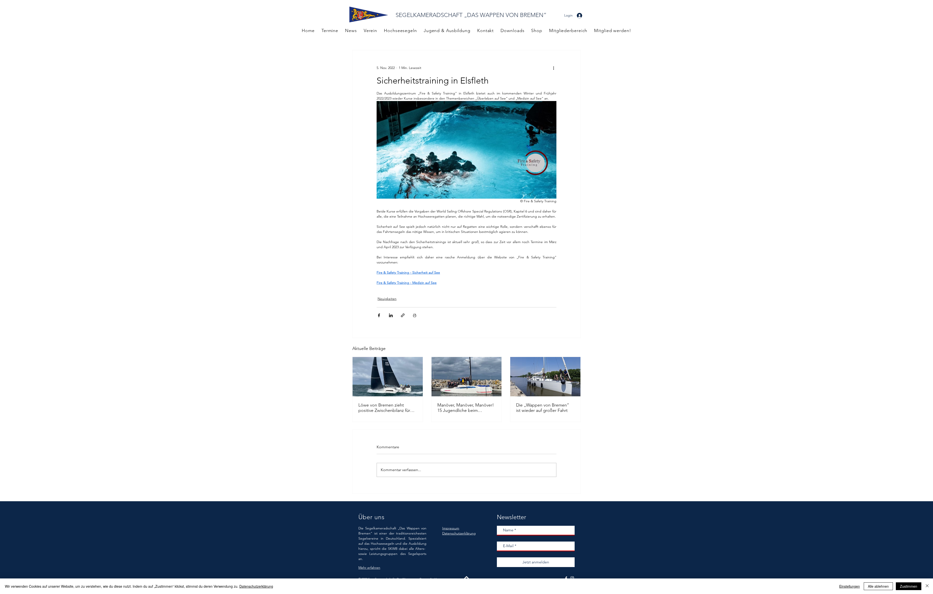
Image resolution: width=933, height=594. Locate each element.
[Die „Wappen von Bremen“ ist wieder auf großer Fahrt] (545, 376)
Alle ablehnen (878, 586)
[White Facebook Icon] (566, 578)
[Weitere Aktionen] (553, 68)
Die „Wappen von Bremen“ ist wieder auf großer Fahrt (542, 407)
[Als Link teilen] (402, 315)
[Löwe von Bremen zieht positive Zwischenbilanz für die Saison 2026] (388, 376)
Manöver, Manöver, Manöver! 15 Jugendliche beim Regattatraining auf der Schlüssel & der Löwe (465, 407)
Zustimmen (908, 586)
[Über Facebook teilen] (379, 315)
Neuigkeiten (387, 299)
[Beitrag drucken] (414, 315)
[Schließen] (927, 586)
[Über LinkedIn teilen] (391, 315)
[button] (568, 30)
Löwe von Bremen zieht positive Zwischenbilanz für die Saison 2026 (384, 407)
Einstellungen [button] (849, 586)
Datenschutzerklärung (256, 586)
